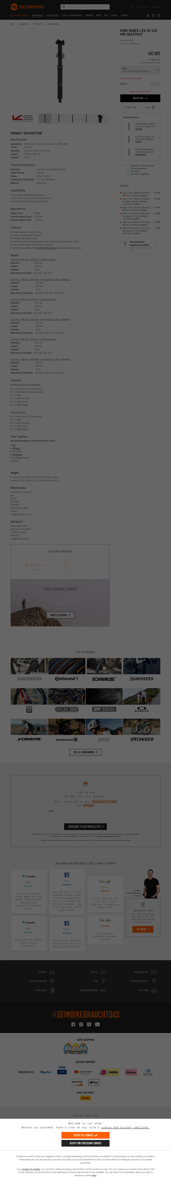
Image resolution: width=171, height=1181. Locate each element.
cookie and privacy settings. (125, 1127)
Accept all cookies (83, 1135)
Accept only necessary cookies (85, 1143)
